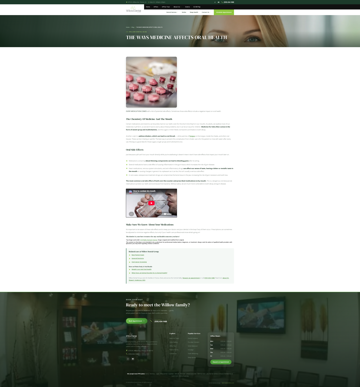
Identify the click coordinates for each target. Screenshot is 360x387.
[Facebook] (215, 2)
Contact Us (205, 12)
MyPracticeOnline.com (228, 383)
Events (187, 7)
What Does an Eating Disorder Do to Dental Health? (149, 273)
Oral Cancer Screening (139, 262)
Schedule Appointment (224, 12)
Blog (133, 27)
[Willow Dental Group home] (135, 9)
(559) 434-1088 (229, 2)
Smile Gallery (173, 342)
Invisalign (191, 350)
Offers (156, 7)
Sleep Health (194, 12)
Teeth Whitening (193, 353)
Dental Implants (193, 338)
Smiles (184, 12)
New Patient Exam (138, 255)
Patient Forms (174, 350)
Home (148, 7)
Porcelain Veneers (193, 342)
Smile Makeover (193, 346)
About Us (177, 7)
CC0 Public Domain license (148, 240)
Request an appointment (191, 278)
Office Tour (166, 7)
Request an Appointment (221, 362)
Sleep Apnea (192, 357)
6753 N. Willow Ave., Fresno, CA (137, 2)
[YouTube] (218, 2)
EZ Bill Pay (197, 7)
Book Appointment (135, 321)
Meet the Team (174, 338)
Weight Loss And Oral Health (141, 269)
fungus (192, 136)
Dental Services (171, 12)
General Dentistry (138, 258)
